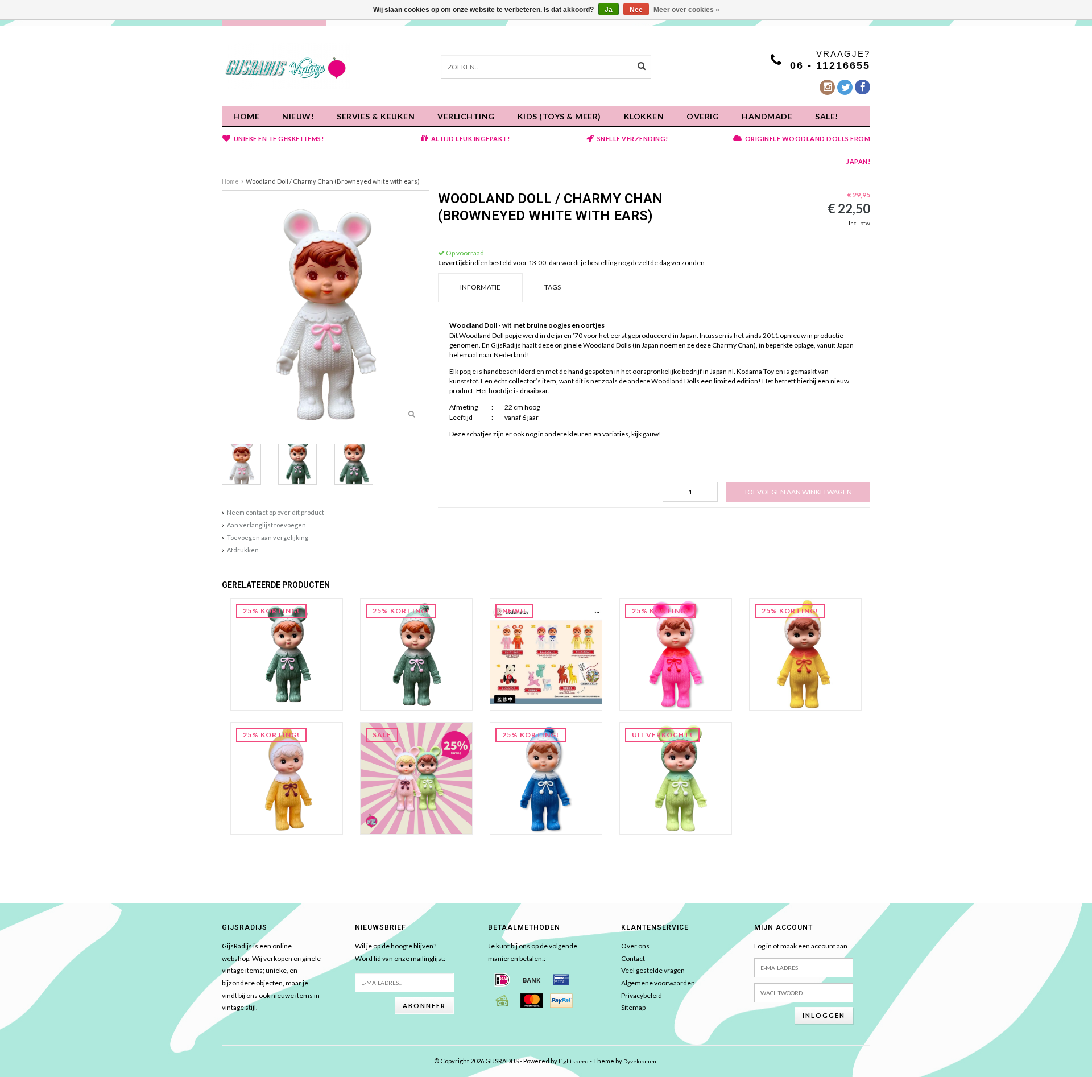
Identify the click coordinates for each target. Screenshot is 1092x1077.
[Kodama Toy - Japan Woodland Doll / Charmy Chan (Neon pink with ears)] (675, 653)
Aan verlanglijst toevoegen (266, 525)
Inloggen (824, 1015)
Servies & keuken (376, 116)
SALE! (826, 116)
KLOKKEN (644, 116)
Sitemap (633, 1007)
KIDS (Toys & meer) (559, 116)
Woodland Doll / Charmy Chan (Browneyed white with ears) (333, 181)
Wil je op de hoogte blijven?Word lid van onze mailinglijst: (400, 952)
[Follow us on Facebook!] (862, 87)
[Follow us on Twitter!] (845, 87)
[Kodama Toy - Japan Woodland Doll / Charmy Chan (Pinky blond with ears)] (416, 777)
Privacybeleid (641, 995)
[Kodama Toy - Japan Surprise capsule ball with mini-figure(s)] (546, 653)
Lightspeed (574, 1061)
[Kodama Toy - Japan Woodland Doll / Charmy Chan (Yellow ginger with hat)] (805, 653)
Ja (609, 10)
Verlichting (466, 116)
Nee (636, 10)
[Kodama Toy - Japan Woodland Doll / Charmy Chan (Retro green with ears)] (286, 653)
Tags (552, 287)
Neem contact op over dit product (275, 512)
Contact (633, 958)
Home (246, 116)
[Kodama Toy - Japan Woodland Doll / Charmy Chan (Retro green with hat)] (416, 653)
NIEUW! (298, 116)
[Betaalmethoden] (502, 979)
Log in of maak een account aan (800, 946)
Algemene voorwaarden (658, 983)
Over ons (635, 946)
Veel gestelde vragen (653, 970)
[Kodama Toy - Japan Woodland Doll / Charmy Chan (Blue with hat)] (546, 777)
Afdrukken (243, 550)
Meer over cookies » (686, 10)
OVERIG (702, 116)
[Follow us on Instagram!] (827, 87)
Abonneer (424, 1005)
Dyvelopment (641, 1061)
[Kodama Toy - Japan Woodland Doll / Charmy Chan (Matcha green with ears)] (675, 777)
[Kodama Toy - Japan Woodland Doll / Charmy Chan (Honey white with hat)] (286, 777)
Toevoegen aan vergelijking (267, 537)
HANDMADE (767, 116)
